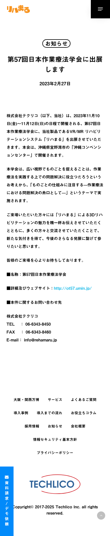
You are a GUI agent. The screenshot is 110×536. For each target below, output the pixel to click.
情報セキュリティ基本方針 (55, 439)
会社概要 (78, 426)
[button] (101, 515)
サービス (55, 400)
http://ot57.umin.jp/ (73, 288)
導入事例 (21, 413)
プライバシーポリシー (55, 453)
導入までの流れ (49, 413)
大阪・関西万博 (26, 400)
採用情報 (32, 426)
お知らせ (55, 426)
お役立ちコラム (83, 413)
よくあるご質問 (83, 400)
